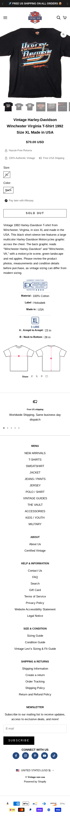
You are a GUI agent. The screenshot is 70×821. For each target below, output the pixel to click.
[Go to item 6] (62, 107)
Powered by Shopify (35, 781)
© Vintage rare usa (35, 777)
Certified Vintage (35, 550)
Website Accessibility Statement (35, 609)
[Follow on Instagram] (25, 755)
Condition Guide (35, 642)
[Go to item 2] (19, 107)
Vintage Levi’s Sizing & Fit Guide (35, 648)
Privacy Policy (35, 603)
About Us (35, 544)
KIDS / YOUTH (35, 517)
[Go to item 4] (41, 107)
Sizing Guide (35, 635)
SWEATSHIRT (35, 466)
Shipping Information (35, 668)
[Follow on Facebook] (16, 755)
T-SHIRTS (35, 459)
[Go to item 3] (30, 107)
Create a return (35, 675)
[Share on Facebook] (32, 376)
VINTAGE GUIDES (35, 498)
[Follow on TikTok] (54, 755)
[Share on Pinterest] (41, 376)
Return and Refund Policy (35, 694)
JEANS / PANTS (35, 479)
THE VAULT (35, 504)
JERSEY (35, 485)
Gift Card (35, 590)
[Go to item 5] (51, 107)
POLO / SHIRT (35, 492)
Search (35, 583)
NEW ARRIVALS (35, 453)
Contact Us (35, 570)
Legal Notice (35, 615)
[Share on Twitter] (37, 376)
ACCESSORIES (35, 511)
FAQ (35, 577)
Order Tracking (35, 681)
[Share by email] (46, 376)
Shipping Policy (35, 688)
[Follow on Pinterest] (35, 755)
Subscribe (18, 740)
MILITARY (35, 524)
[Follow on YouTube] (44, 755)
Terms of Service (35, 596)
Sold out (35, 213)
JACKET (35, 472)
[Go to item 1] (8, 107)
